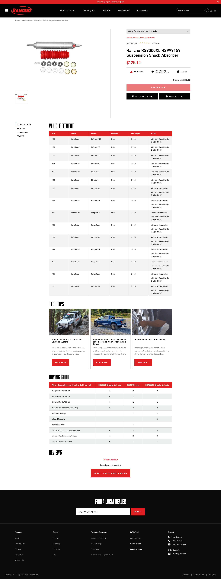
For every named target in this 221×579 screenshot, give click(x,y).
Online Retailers (136, 549)
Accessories (142, 10)
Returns (56, 538)
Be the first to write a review (110, 473)
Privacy (186, 575)
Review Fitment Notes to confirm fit (140, 37)
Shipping (56, 549)
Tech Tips (95, 549)
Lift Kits (107, 10)
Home (17, 21)
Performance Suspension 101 (102, 555)
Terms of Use (199, 575)
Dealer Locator (135, 544)
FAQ (54, 555)
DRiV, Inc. (212, 575)
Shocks (17, 538)
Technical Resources (99, 532)
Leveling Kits (89, 10)
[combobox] (192, 10)
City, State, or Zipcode (88, 511)
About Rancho (135, 538)
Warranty (56, 544)
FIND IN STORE (176, 96)
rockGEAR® (123, 10)
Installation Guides (98, 538)
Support (56, 532)
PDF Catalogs (96, 544)
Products (23, 21)
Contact (171, 532)
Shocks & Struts (68, 10)
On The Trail (134, 532)
